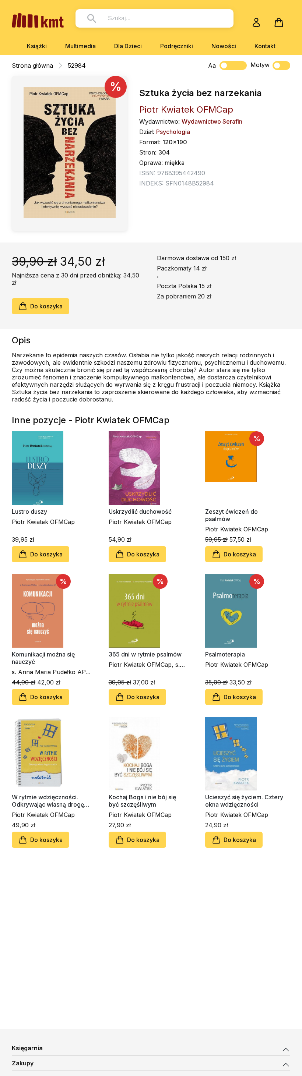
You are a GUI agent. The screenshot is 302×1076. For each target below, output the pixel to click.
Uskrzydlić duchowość (140, 511)
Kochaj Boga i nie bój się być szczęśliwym (142, 800)
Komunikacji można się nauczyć (43, 658)
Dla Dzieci (128, 46)
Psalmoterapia (225, 654)
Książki (37, 46)
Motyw (260, 64)
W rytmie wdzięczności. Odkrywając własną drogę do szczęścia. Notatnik (48, 800)
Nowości (223, 46)
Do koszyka (46, 306)
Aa (212, 65)
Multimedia (80, 46)
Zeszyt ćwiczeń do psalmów (231, 515)
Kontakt (264, 46)
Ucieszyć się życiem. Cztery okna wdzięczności (244, 800)
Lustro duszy (29, 511)
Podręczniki (176, 46)
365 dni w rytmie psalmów (145, 654)
